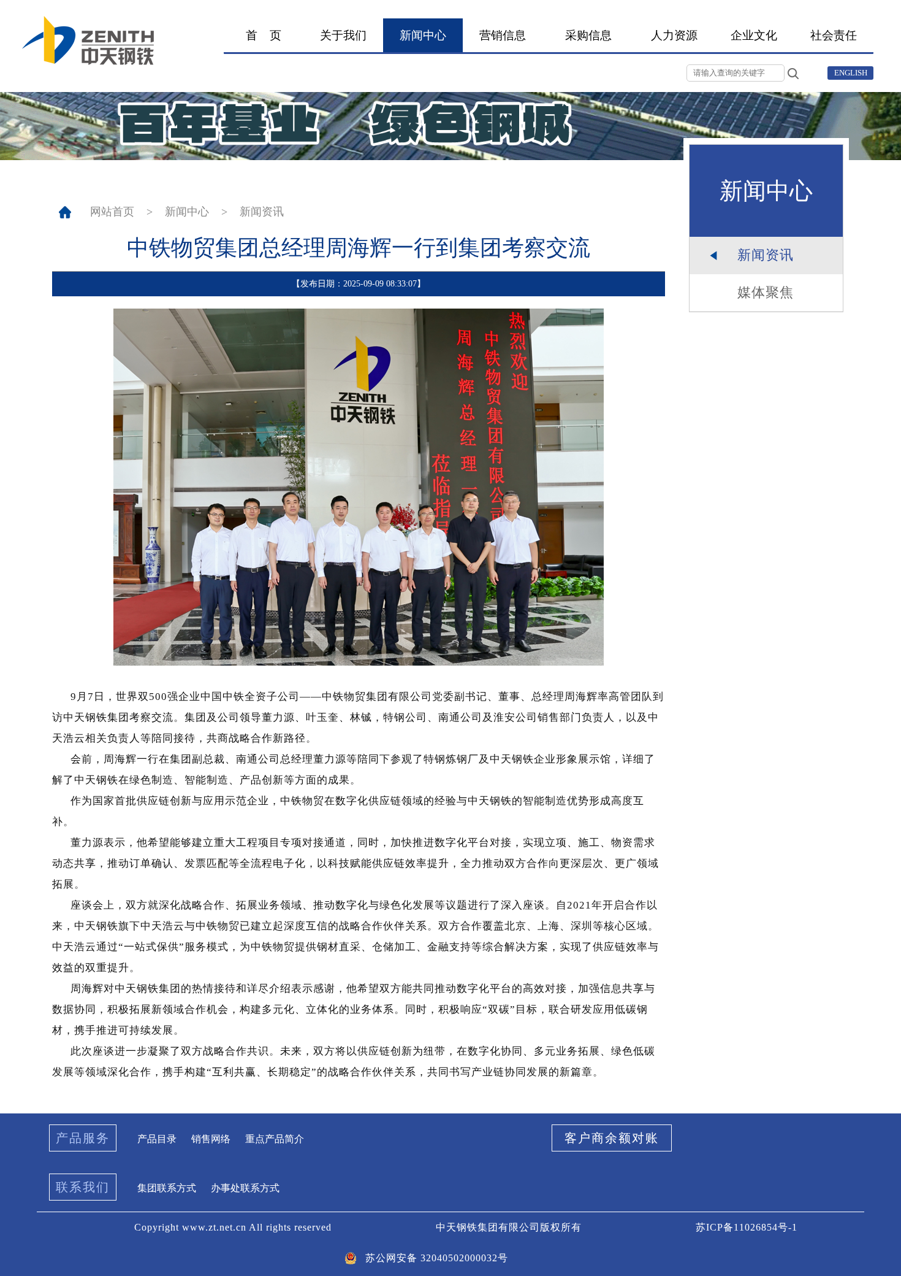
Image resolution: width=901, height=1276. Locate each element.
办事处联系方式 (245, 1188)
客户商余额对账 (612, 1138)
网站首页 (112, 212)
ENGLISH (850, 72)
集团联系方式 (166, 1188)
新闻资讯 (262, 212)
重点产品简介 (274, 1139)
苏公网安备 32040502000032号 (436, 1258)
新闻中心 (187, 212)
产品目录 (157, 1139)
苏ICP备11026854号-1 (746, 1227)
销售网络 (210, 1139)
